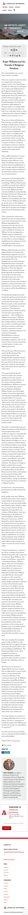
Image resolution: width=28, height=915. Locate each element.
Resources (7, 897)
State (5, 902)
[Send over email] (8, 752)
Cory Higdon (9, 31)
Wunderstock (15, 741)
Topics (10, 10)
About (5, 10)
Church (6, 883)
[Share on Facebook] (2, 752)
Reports (6, 894)
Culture (6, 886)
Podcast (17, 7)
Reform (5, 7)
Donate (11, 7)
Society (6, 900)
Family (5, 888)
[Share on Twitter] (5, 752)
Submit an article (9, 859)
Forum (5, 891)
